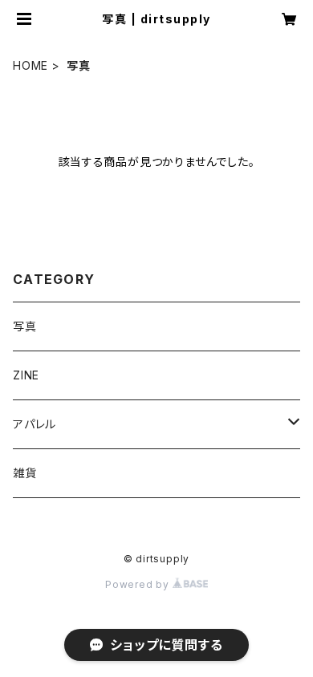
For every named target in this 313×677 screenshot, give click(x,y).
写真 (25, 326)
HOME (30, 65)
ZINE (26, 375)
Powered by (139, 584)
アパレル (34, 424)
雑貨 (25, 473)
